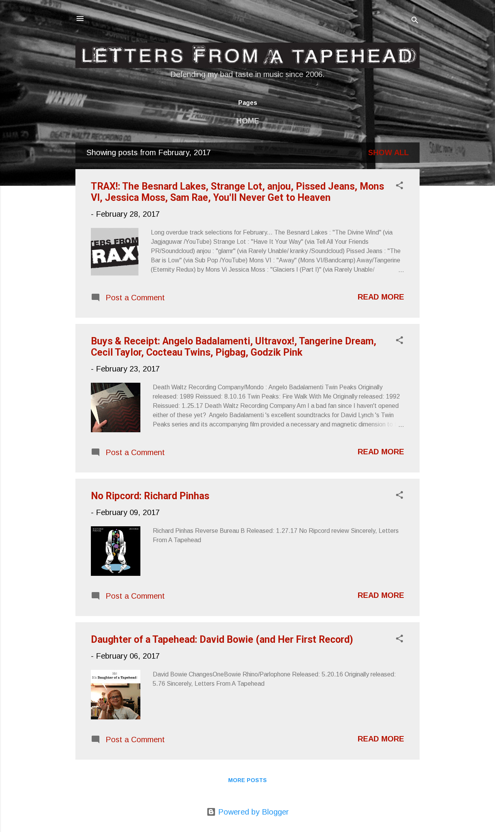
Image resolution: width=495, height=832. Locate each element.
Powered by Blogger (252, 812)
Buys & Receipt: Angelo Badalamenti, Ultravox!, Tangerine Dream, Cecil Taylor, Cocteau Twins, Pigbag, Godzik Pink (233, 347)
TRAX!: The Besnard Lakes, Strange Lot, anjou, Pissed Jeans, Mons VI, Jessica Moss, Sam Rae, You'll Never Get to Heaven (237, 192)
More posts (247, 780)
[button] (399, 186)
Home (247, 120)
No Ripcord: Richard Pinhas (150, 496)
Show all (388, 152)
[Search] (415, 21)
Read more (381, 297)
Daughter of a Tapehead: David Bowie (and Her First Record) (222, 639)
